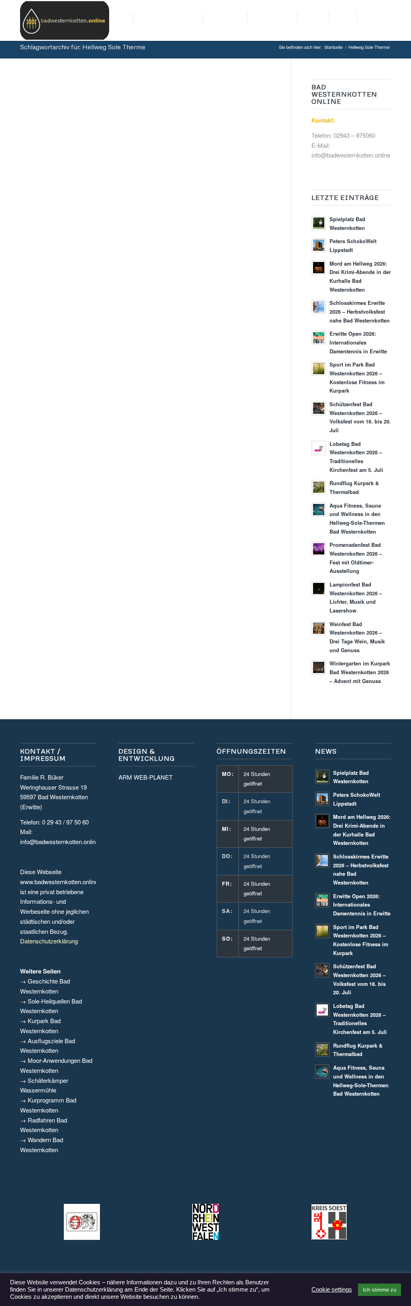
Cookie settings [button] (331, 1289)
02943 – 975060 (354, 135)
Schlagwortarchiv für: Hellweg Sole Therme (82, 47)
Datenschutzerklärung (49, 941)
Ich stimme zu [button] (379, 1290)
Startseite (333, 47)
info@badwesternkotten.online (350, 155)
